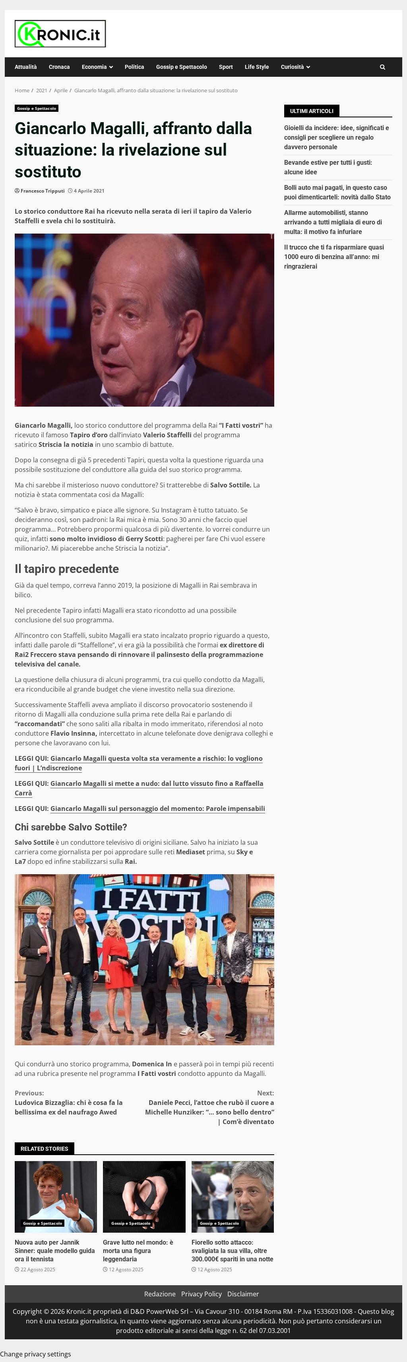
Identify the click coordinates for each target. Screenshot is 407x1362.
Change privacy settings (35, 1354)
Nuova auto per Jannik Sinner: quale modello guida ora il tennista (56, 1197)
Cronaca (59, 67)
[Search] (382, 67)
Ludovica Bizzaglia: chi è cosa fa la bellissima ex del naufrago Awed (69, 1102)
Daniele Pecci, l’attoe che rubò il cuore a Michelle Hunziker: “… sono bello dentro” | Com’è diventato (209, 1107)
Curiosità (292, 67)
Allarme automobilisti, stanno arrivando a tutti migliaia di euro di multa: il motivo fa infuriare (333, 222)
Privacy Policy (201, 1294)
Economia (94, 67)
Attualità (26, 67)
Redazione (160, 1294)
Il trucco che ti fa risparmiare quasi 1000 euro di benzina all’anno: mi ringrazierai (334, 257)
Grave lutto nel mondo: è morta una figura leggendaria (144, 1197)
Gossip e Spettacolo (181, 67)
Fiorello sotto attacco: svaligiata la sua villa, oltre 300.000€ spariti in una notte (233, 1197)
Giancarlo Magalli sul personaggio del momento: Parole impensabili (157, 808)
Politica (134, 67)
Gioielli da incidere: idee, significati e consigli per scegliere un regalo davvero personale (336, 137)
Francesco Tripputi (43, 190)
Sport (226, 67)
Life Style (257, 67)
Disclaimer (243, 1294)
